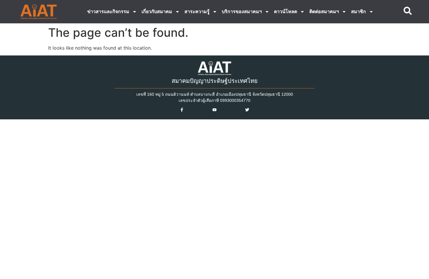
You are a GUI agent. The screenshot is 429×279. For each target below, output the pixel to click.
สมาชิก (358, 11)
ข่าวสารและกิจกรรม (108, 11)
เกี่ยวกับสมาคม (157, 11)
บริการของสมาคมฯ (242, 11)
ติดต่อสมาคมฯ (324, 11)
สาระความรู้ (197, 11)
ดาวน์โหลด (285, 11)
